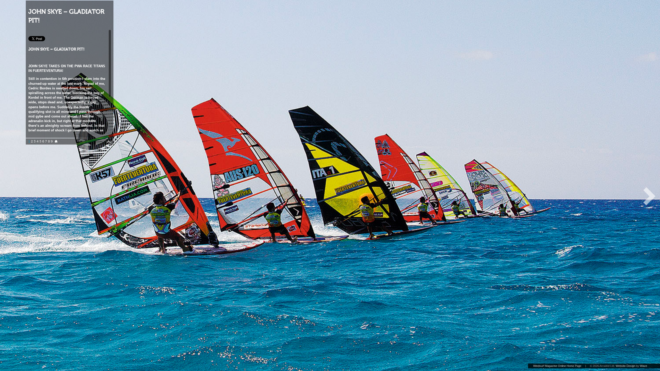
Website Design (625, 365)
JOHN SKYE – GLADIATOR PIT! (66, 16)
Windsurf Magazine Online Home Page (557, 365)
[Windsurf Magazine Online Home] (56, 141)
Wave (643, 365)
